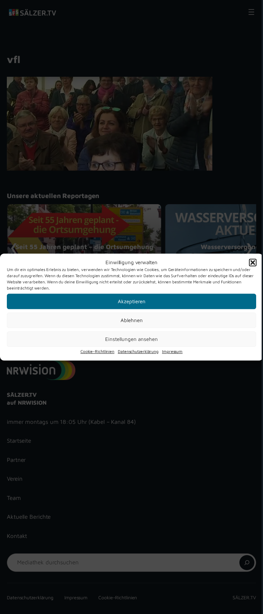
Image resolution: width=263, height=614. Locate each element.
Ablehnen (132, 320)
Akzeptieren (132, 301)
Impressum (172, 351)
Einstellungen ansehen (131, 339)
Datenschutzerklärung (138, 351)
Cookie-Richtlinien (97, 351)
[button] (252, 262)
